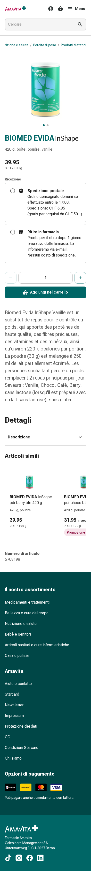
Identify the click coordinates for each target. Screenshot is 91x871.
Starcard (12, 694)
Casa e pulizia (17, 655)
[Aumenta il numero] (80, 278)
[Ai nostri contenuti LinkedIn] (40, 858)
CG (7, 737)
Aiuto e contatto (18, 683)
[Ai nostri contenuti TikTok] (8, 858)
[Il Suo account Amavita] (49, 9)
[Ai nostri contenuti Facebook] (29, 858)
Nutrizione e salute (21, 623)
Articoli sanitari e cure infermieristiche (37, 645)
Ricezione (13, 179)
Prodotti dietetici (73, 45)
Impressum (14, 715)
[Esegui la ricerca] (80, 24)
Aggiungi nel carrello (49, 292)
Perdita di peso (44, 45)
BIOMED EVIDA (29, 138)
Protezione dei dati (21, 726)
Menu (80, 8)
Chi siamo (13, 758)
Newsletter (14, 705)
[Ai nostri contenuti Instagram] (19, 858)
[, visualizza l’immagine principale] (44, 125)
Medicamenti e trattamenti (27, 602)
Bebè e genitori (18, 634)
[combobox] (38, 24)
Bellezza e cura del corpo (27, 613)
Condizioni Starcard (21, 747)
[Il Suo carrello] (60, 9)
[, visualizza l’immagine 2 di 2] (48, 125)
